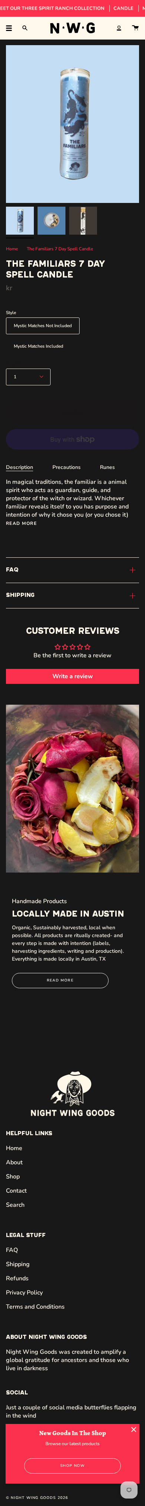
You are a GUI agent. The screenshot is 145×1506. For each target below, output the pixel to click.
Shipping (20, 595)
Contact (16, 1191)
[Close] (134, 1429)
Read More (60, 980)
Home (12, 249)
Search (15, 1205)
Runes (107, 467)
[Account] (119, 28)
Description (19, 467)
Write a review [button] (72, 676)
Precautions (66, 467)
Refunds (17, 1278)
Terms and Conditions (35, 1307)
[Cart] (135, 28)
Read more (21, 523)
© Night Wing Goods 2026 (37, 1497)
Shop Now (72, 1465)
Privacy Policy (24, 1293)
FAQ (12, 570)
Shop (13, 1176)
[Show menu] (11, 28)
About (14, 1162)
